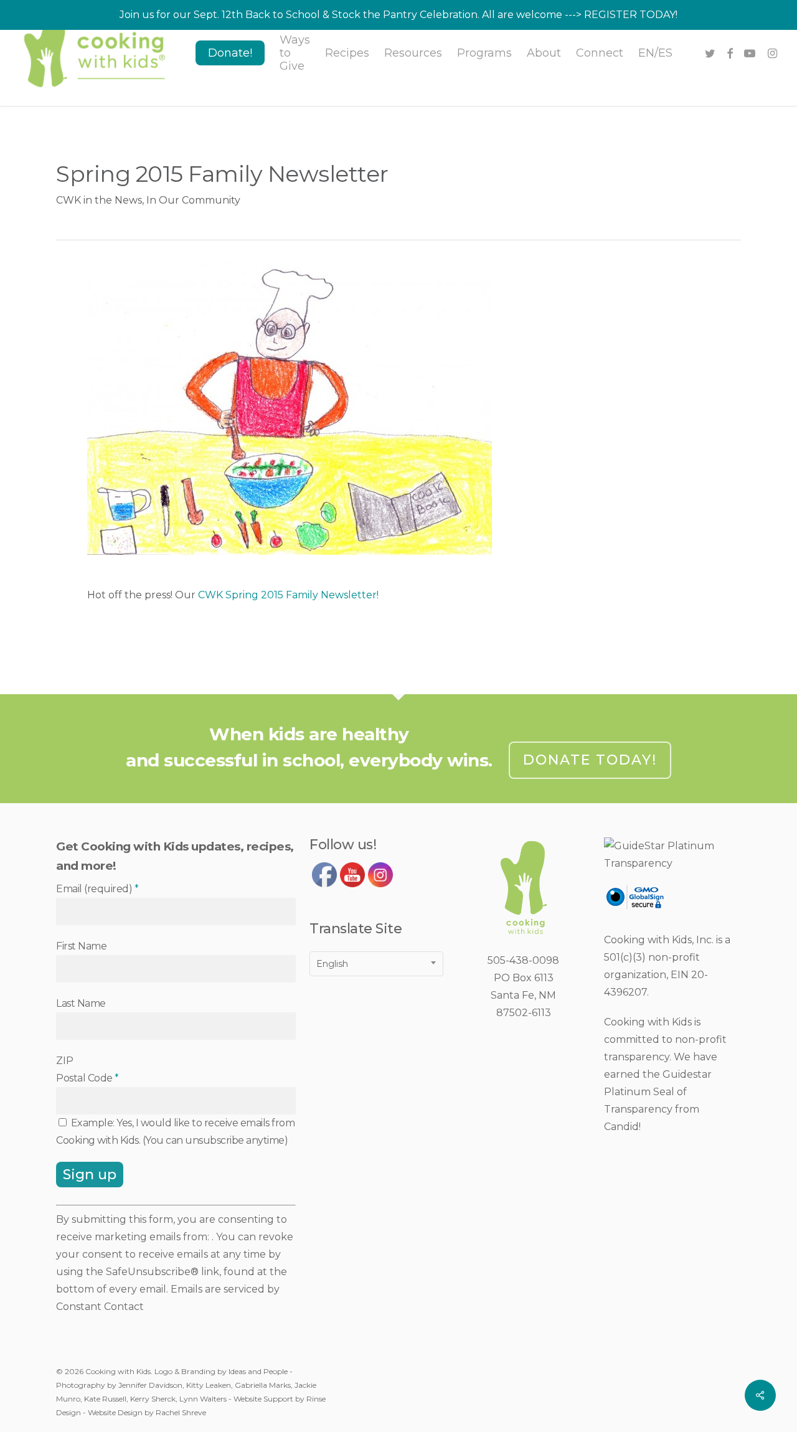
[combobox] (376, 963)
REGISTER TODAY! (630, 15)
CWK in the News (99, 200)
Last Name (81, 1003)
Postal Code (87, 1078)
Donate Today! (590, 759)
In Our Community (193, 200)
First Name (81, 946)
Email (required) (97, 889)
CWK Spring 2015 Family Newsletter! (288, 595)
